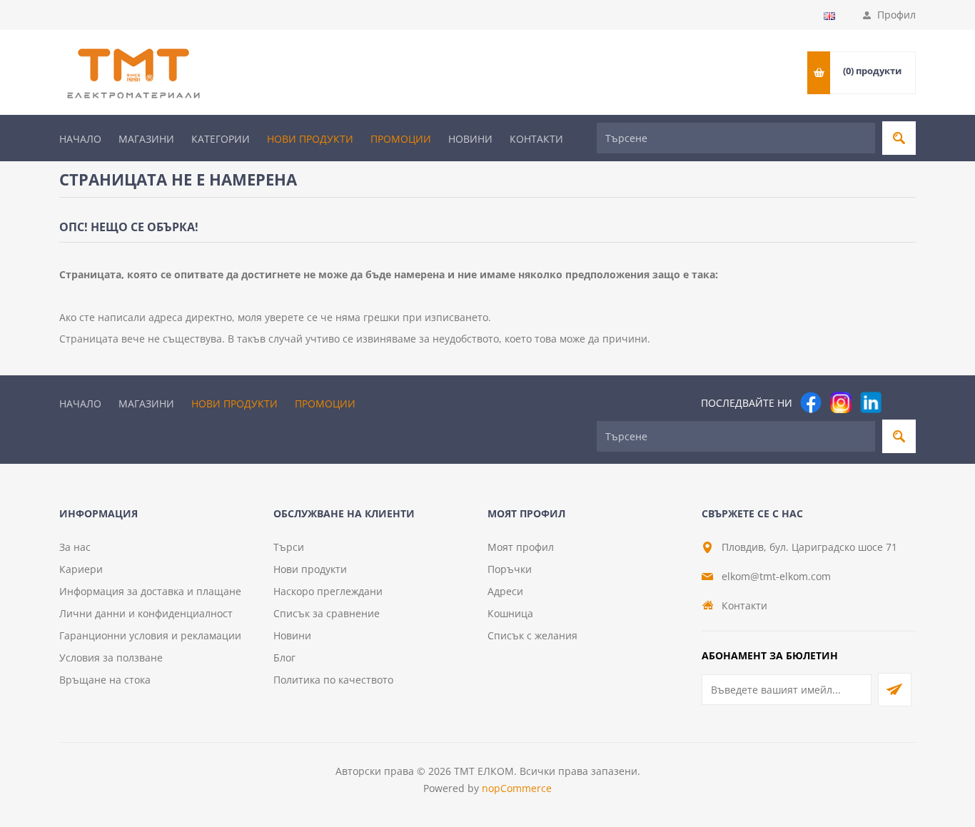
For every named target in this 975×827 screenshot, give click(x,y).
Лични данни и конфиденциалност (146, 613)
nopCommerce (517, 788)
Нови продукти (310, 139)
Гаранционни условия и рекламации (150, 635)
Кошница (510, 613)
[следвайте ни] (870, 402)
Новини (470, 139)
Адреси (505, 591)
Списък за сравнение (326, 613)
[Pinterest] (900, 402)
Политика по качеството (333, 679)
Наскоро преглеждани (328, 591)
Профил (896, 14)
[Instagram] (840, 402)
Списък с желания (532, 635)
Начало (80, 139)
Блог (284, 657)
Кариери (81, 569)
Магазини (146, 139)
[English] (829, 15)
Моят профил (520, 547)
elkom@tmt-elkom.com (776, 576)
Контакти (536, 139)
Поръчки (509, 569)
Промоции (400, 139)
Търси (288, 547)
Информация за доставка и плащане (150, 591)
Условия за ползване (111, 657)
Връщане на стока (105, 679)
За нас (75, 547)
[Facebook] (810, 402)
